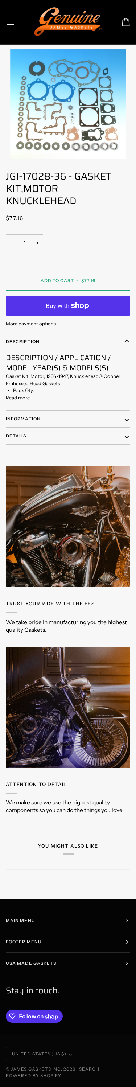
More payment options (31, 323)
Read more (18, 397)
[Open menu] (17, 22)
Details (16, 435)
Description (23, 341)
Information (23, 418)
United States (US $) (39, 1054)
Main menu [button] (20, 920)
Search (89, 1069)
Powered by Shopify (33, 1075)
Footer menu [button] (24, 941)
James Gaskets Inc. (37, 1069)
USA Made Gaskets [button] (31, 963)
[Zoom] (68, 104)
